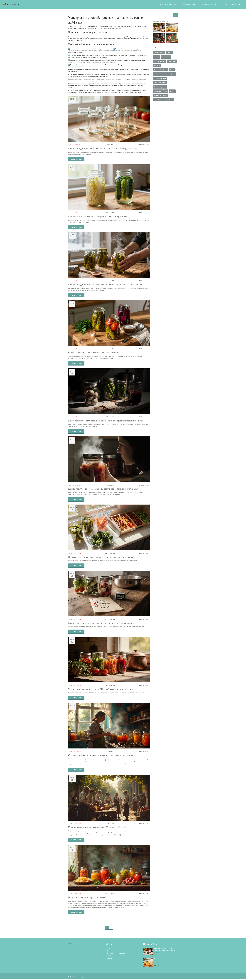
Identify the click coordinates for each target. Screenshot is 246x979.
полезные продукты (159, 61)
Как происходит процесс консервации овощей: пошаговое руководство (102, 148)
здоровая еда (157, 91)
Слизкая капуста (208, 4)
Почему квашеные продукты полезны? (87, 897)
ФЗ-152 (109, 955)
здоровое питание (159, 52)
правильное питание (159, 74)
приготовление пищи (160, 78)
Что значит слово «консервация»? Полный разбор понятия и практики (102, 689)
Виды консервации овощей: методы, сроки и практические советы (100, 557)
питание (169, 52)
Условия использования (114, 951)
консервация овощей (160, 82)
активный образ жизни (160, 70)
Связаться (110, 958)
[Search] (175, 15)
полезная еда (166, 57)
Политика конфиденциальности (116, 953)
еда (166, 91)
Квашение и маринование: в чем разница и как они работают (97, 216)
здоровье (156, 57)
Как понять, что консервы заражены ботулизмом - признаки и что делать (103, 488)
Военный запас (189, 4)
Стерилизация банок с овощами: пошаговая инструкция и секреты (100, 755)
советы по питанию (159, 100)
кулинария (157, 65)
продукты (171, 74)
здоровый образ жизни (160, 95)
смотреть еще (76, 159)
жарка (170, 100)
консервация (172, 61)
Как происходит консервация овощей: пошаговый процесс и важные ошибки (105, 284)
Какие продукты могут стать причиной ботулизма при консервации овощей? (105, 420)
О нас (108, 948)
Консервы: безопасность (231, 4)
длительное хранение (160, 87)
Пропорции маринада (167, 4)
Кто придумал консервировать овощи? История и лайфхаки (97, 827)
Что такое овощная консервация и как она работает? (93, 352)
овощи (172, 70)
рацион (172, 91)
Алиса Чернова (77, 145)
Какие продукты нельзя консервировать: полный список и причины (101, 623)
